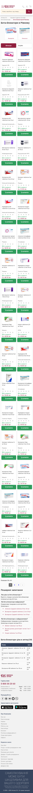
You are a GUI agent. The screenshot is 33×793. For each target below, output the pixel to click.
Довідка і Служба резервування (10, 754)
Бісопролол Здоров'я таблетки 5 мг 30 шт (17, 614)
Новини (3, 721)
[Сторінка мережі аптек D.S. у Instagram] (6, 698)
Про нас (3, 717)
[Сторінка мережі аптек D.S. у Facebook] (2, 698)
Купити (10, 75)
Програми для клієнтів (7, 752)
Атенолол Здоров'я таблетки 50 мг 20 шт (17, 609)
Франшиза (4, 724)
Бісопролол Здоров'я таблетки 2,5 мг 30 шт (18, 611)
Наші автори (4, 728)
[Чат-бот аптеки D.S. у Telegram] (13, 698)
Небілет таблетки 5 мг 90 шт (13, 626)
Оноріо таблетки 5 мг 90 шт (13, 633)
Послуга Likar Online (7, 763)
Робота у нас (4, 726)
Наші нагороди (5, 719)
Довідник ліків (5, 766)
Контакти (3, 730)
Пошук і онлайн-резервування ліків (11, 747)
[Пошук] (29, 11)
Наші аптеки (4, 750)
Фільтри (8, 45)
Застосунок (4, 756)
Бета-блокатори (5, 19)
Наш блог (3, 745)
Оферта (3, 737)
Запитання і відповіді (7, 759)
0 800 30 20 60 (8, 684)
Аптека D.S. (4, 17)
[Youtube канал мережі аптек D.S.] (9, 698)
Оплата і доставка (6, 761)
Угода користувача (6, 735)
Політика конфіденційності (8, 733)
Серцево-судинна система (17, 17)
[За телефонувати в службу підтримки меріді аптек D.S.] (23, 7)
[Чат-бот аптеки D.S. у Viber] (16, 698)
